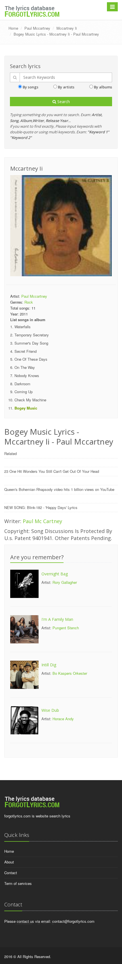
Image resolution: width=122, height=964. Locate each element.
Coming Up (23, 391)
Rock (28, 302)
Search (63, 101)
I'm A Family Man (57, 619)
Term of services (18, 883)
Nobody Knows (26, 375)
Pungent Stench (65, 627)
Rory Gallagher (64, 582)
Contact (10, 872)
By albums (103, 87)
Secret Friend (25, 351)
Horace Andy (63, 718)
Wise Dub (50, 710)
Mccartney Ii (66, 28)
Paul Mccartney (37, 28)
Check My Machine (30, 399)
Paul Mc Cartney (42, 521)
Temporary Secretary (31, 335)
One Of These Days (30, 359)
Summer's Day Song (31, 343)
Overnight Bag (54, 573)
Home (13, 28)
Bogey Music (25, 408)
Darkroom (22, 383)
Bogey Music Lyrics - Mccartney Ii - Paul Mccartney (56, 34)
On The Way (24, 367)
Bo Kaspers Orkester (69, 673)
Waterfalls (22, 326)
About (9, 862)
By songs (30, 87)
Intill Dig (48, 664)
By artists (66, 87)
